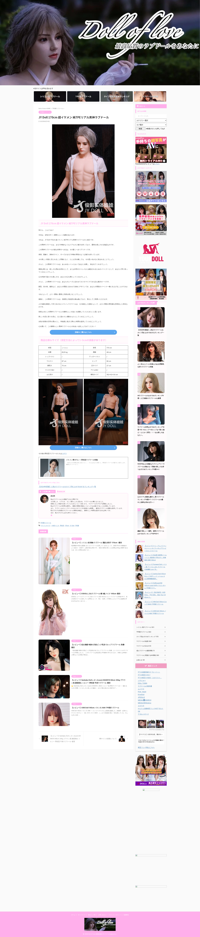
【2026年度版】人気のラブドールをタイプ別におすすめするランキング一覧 (151, 332)
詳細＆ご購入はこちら (83, 332)
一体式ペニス (55, 525)
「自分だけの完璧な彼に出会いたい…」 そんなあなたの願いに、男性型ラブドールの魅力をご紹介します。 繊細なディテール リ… (96, 463)
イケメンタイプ (45, 525)
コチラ (64, 453)
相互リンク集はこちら (146, 747)
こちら (156, 164)
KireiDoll (141, 694)
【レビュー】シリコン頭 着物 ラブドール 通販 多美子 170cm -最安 (96, 543)
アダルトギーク (143, 714)
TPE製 (77, 525)
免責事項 (126, 915)
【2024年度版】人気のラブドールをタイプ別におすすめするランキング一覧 (67, 487)
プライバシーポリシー (114, 915)
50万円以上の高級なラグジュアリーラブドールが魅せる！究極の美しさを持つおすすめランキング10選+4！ (151, 466)
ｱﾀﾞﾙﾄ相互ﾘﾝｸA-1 (144, 675)
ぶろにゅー (142, 680)
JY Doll (72, 525)
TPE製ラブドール (46, 523)
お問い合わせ (102, 915)
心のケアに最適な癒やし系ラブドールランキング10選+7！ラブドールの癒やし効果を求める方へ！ (151, 499)
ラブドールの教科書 (145, 686)
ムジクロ (141, 689)
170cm (67, 525)
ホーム (73, 915)
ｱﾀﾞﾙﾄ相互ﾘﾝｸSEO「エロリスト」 (150, 678)
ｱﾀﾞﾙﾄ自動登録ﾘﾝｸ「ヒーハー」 (149, 672)
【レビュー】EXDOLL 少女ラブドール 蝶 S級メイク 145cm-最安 (95, 594)
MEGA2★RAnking (144, 703)
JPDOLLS (141, 697)
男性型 (62, 525)
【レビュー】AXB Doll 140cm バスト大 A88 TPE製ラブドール (95, 708)
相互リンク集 (92, 915)
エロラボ (141, 706)
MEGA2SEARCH (144, 700)
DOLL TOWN (142, 683)
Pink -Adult (142, 692)
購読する (142, 106)
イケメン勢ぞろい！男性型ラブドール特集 (82, 460)
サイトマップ (81, 915)
